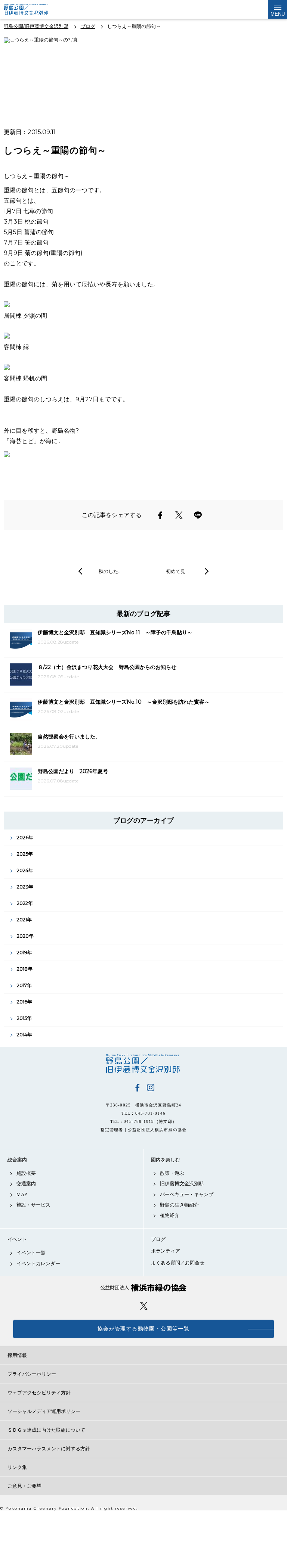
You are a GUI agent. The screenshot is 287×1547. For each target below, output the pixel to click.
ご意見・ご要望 (24, 1486)
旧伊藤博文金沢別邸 (182, 1183)
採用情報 (17, 1355)
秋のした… (110, 571)
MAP (21, 1194)
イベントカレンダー (38, 1263)
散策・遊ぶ (172, 1173)
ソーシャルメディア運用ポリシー (43, 1411)
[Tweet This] (179, 515)
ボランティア (165, 1251)
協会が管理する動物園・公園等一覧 (143, 1329)
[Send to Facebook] (160, 515)
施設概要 (26, 1173)
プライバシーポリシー (31, 1374)
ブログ (158, 1239)
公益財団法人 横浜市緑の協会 (143, 1288)
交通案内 (26, 1183)
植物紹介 (169, 1215)
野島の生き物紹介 (179, 1205)
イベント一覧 (31, 1252)
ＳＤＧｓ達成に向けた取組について (46, 1430)
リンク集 (17, 1467)
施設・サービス (33, 1205)
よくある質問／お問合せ (177, 1263)
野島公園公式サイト (31, 9)
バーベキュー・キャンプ (186, 1194)
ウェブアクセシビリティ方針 (39, 1392)
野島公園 (143, 1063)
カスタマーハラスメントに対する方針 (48, 1448)
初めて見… (177, 571)
